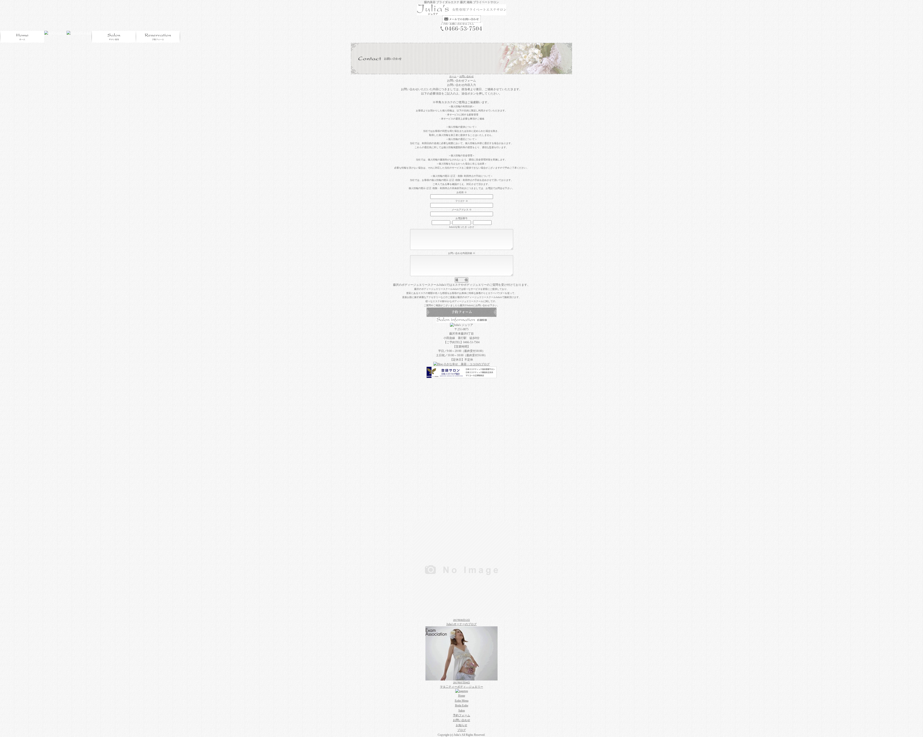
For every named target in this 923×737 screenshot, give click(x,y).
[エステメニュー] (55, 33)
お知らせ (461, 725)
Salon (461, 710)
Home (461, 695)
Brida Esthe (461, 705)
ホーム (452, 76)
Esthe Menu (461, 700)
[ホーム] (461, 13)
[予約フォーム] (158, 37)
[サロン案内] (114, 37)
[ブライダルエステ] (79, 33)
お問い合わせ (466, 76)
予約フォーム (461, 715)
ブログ (461, 730)
